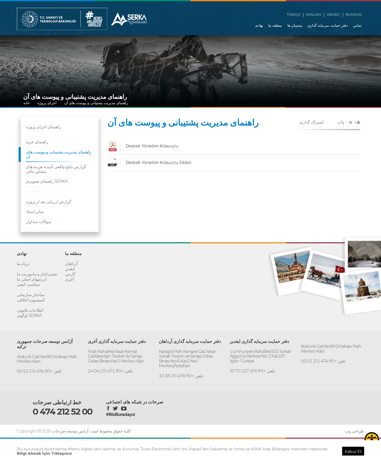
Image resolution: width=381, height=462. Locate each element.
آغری (69, 279)
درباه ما (23, 263)
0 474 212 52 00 (62, 411)
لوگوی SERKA (29, 315)
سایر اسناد (35, 211)
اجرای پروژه (47, 103)
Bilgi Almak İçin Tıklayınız (44, 453)
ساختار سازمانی (30, 294)
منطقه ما (275, 25)
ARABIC (333, 15)
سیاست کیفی (28, 284)
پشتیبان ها (294, 25)
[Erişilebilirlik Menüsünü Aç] (372, 439)
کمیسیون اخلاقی (31, 299)
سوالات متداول (38, 221)
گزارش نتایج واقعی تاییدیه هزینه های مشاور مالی (56, 169)
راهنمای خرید (37, 141)
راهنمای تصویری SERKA (46, 181)
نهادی (259, 25)
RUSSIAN (354, 15)
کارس (70, 274)
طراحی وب (354, 431)
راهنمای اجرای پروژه (43, 126)
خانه (26, 103)
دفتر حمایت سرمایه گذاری (327, 25)
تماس (357, 25)
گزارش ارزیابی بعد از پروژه (49, 201)
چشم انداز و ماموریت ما (37, 274)
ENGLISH (313, 15)
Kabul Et (353, 451)
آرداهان (71, 263)
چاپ (341, 122)
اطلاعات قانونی (30, 310)
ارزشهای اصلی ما (31, 279)
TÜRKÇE (293, 15)
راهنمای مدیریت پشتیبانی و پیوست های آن (96, 103)
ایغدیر (70, 268)
